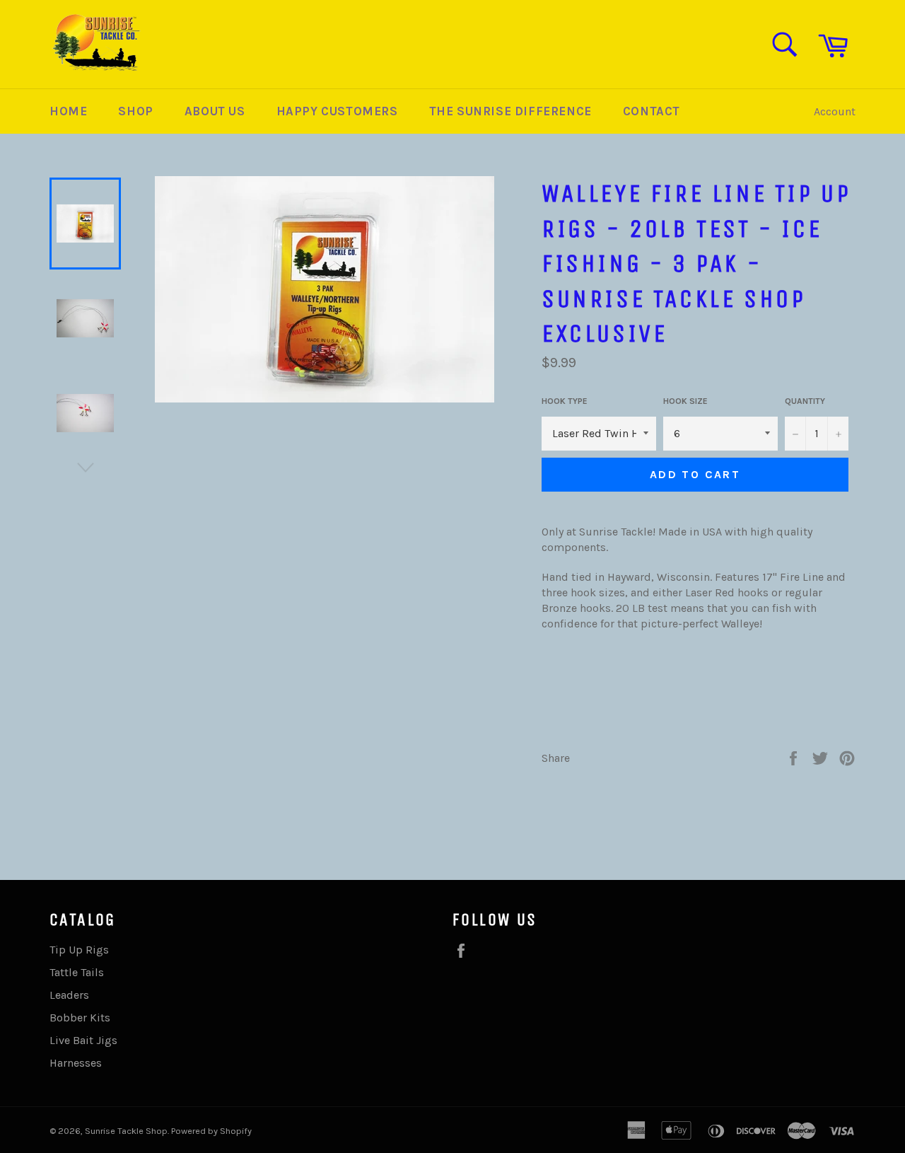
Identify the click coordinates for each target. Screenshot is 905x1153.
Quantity (805, 401)
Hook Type (565, 401)
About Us (215, 111)
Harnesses (75, 1063)
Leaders (69, 995)
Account (835, 111)
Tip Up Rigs (79, 949)
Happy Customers (337, 111)
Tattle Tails (76, 972)
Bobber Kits (79, 1017)
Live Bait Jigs (83, 1040)
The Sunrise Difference (510, 111)
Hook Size (685, 401)
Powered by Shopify (211, 1130)
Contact (651, 111)
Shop (135, 111)
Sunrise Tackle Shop (126, 1130)
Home (68, 111)
